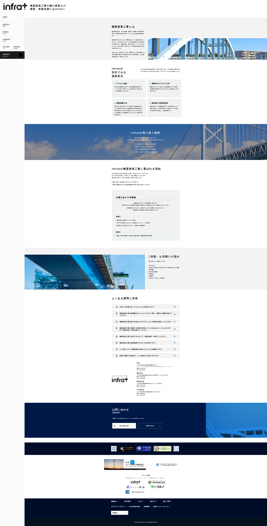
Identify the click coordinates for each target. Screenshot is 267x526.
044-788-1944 (142, 368)
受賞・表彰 (166, 501)
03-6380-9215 (142, 393)
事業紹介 (114, 501)
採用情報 (147, 506)
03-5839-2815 (142, 376)
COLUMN (6, 47)
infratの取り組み (134, 506)
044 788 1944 (124, 426)
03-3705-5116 (142, 385)
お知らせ (153, 501)
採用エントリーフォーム (161, 506)
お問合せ (115, 513)
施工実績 (127, 501)
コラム (140, 501)
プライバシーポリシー (118, 506)
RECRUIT (17, 47)
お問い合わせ (150, 426)
